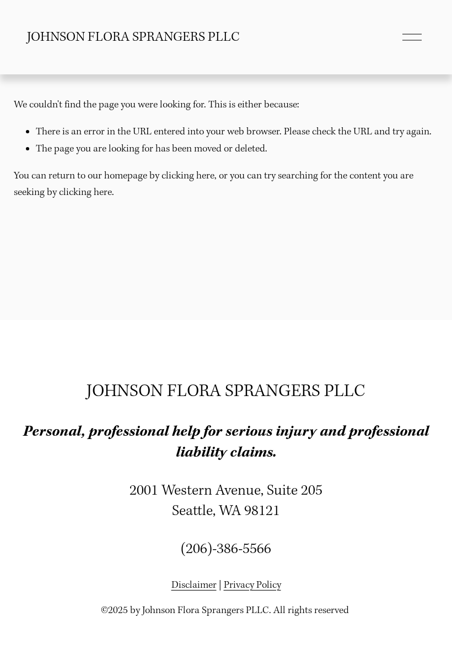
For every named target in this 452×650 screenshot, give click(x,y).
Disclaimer (194, 585)
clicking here (188, 176)
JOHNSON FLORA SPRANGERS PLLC (133, 37)
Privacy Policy (252, 585)
